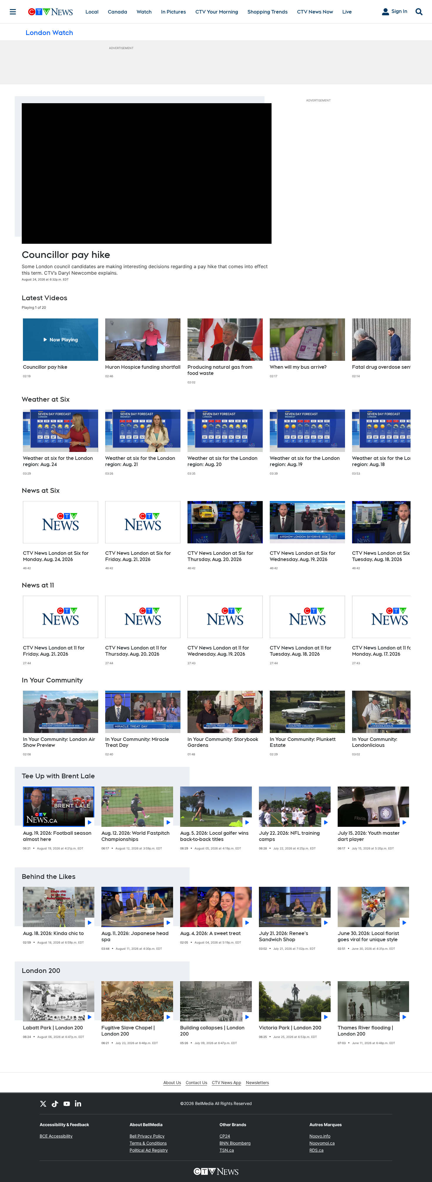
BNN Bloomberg (235, 1143)
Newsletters (257, 1082)
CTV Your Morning (216, 12)
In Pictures (173, 12)
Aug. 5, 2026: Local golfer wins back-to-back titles (214, 836)
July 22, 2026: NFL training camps (289, 836)
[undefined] (60, 348)
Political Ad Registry (149, 1150)
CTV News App (226, 1082)
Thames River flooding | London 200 (365, 1031)
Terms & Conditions (148, 1143)
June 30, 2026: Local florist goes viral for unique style (368, 936)
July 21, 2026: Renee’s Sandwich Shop (283, 936)
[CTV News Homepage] (50, 11)
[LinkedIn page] (78, 1103)
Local (92, 12)
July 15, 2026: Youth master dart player (369, 836)
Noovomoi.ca (322, 1143)
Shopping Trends (267, 12)
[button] (399, 351)
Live (347, 12)
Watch (144, 12)
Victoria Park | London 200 (290, 1028)
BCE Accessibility (56, 1135)
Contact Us (196, 1082)
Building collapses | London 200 (212, 1031)
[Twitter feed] (43, 1103)
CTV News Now (315, 12)
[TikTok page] (54, 1103)
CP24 (225, 1135)
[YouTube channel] (66, 1103)
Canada (117, 12)
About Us (172, 1082)
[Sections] (13, 12)
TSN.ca (227, 1150)
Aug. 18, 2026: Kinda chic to (53, 933)
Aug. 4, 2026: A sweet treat (210, 933)
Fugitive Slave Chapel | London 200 (128, 1031)
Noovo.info (319, 1135)
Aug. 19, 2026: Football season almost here (57, 836)
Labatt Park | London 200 (53, 1028)
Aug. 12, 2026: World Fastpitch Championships (135, 836)
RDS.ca (316, 1150)
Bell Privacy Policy (147, 1135)
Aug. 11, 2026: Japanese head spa (135, 936)
